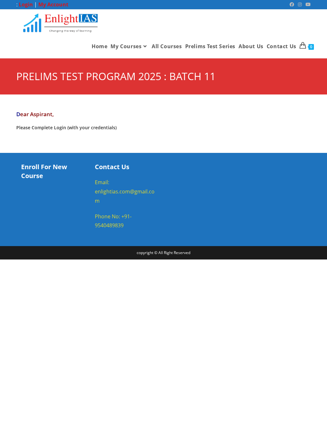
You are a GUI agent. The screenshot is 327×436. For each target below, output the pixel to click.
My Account (53, 4)
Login (26, 4)
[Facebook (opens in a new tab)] (292, 4)
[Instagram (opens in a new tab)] (300, 4)
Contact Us (112, 166)
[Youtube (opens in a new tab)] (307, 4)
